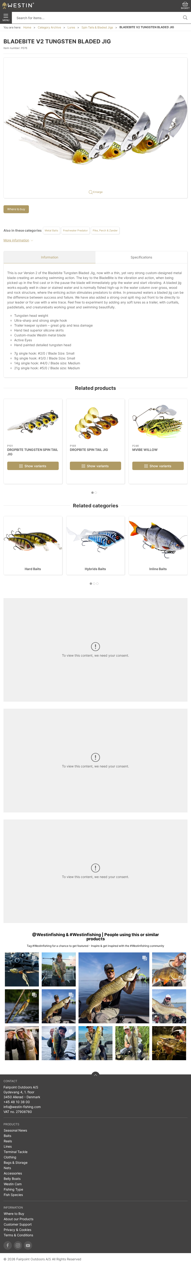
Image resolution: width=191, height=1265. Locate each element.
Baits (7, 1136)
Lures (71, 27)
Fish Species (13, 1195)
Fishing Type (13, 1189)
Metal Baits (51, 230)
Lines (8, 1146)
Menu (6, 20)
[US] (18, 6)
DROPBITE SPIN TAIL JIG (89, 449)
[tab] (92, 492)
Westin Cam (13, 1184)
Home (27, 27)
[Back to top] (95, 1076)
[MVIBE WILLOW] (158, 421)
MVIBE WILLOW (145, 449)
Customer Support (18, 1224)
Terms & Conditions (18, 1235)
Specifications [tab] (141, 257)
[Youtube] (28, 1245)
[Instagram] (18, 1245)
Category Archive (49, 27)
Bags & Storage (15, 1162)
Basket (185, 8)
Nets (7, 1168)
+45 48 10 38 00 (16, 1102)
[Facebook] (7, 1245)
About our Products (18, 1219)
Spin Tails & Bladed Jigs (97, 27)
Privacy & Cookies (17, 1230)
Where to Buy (14, 1214)
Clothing (10, 1157)
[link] (21, 969)
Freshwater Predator (75, 230)
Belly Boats (12, 1179)
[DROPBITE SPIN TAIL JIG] (95, 421)
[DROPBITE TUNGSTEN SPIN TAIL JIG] (33, 421)
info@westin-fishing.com (22, 1107)
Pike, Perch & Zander (105, 230)
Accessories (13, 1173)
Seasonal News (15, 1130)
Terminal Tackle (15, 1152)
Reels (8, 1141)
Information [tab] (49, 257)
